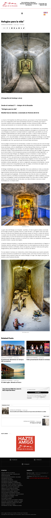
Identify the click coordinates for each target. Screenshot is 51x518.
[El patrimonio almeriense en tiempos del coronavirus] (13, 348)
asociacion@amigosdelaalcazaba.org (39, 478)
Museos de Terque (11, 504)
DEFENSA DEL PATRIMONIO (6, 24)
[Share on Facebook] (7, 28)
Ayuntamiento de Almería (8, 497)
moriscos (20, 485)
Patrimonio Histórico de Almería (9, 481)
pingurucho (12, 494)
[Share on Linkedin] (16, 28)
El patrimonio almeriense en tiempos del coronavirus (12, 360)
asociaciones (16, 487)
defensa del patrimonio (7, 480)
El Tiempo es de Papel (35, 423)
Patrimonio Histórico (7, 478)
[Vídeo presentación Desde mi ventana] (38, 348)
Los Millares (10, 501)
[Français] (47, 12)
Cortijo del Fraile (12, 485)
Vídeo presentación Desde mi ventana (38, 360)
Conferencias (5, 494)
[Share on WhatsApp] (12, 28)
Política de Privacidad (22, 513)
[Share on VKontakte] (21, 28)
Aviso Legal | (4, 513)
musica (16, 491)
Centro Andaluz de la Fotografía (10, 499)
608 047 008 (43, 5)
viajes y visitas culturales (8, 472)
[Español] (45, 14)
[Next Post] (45, 422)
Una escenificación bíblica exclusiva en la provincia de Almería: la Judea (28, 412)
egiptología (9, 487)
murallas (16, 501)
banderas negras (6, 490)
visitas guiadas (20, 494)
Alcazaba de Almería (7, 498)
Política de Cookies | (12, 513)
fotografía (10, 491)
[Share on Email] (19, 28)
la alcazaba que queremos (8, 495)
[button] (22, 13)
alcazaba (18, 477)
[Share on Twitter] (9, 28)
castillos (4, 491)
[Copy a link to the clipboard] (24, 28)
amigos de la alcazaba (7, 474)
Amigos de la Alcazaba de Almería (10, 488)
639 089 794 (43, 4)
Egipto (3, 487)
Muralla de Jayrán (17, 484)
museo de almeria (15, 490)
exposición (4, 485)
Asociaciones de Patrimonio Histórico (11, 492)
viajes (9, 484)
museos (4, 504)
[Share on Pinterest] (14, 28)
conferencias (17, 482)
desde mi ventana (6, 475)
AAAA (17, 495)
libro (21, 501)
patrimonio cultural (7, 505)
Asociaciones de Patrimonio (8, 477)
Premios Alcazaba (17, 505)
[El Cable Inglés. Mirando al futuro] (13, 371)
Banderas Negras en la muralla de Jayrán (12, 502)
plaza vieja (4, 484)
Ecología (4, 501)
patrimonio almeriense (7, 482)
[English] (45, 12)
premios (21, 499)
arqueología (17, 474)
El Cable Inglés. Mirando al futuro (11, 382)
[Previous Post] (5, 410)
